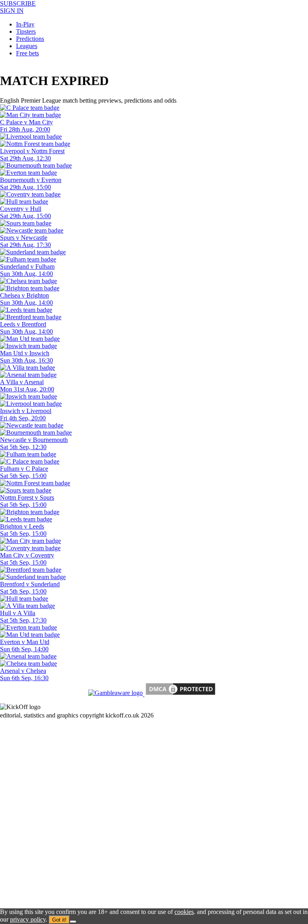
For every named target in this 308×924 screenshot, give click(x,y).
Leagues (26, 46)
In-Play (25, 24)
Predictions (30, 38)
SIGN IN (12, 10)
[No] (73, 921)
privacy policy (28, 919)
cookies (184, 911)
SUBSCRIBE (18, 3)
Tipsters (26, 31)
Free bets (27, 53)
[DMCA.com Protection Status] (180, 694)
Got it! (59, 920)
